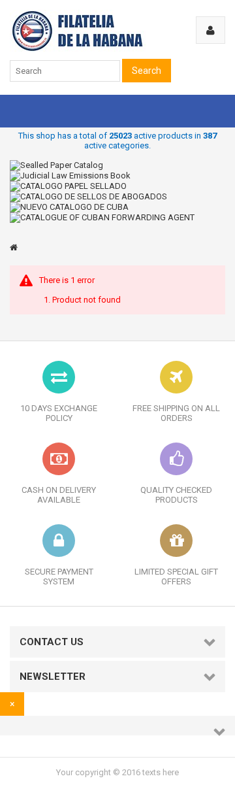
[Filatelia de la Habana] (95, 49)
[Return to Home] (14, 247)
